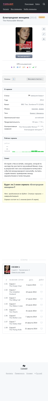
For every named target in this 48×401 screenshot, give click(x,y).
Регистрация (29, 4)
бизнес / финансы (37, 113)
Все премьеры (16, 9)
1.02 (6, 290)
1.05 (6, 310)
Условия (29, 373)
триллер (35, 109)
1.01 (6, 284)
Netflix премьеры (30, 9)
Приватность (19, 373)
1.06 (6, 316)
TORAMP (8, 4)
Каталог (6, 9)
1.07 (6, 322)
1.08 (6, 328)
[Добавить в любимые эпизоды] (41, 285)
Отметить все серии (18, 272)
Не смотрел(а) (23, 56)
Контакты (9, 373)
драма (41, 109)
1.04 (6, 304)
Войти (37, 4)
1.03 (6, 298)
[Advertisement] (24, 230)
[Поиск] (45, 4)
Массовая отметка (34, 79)
